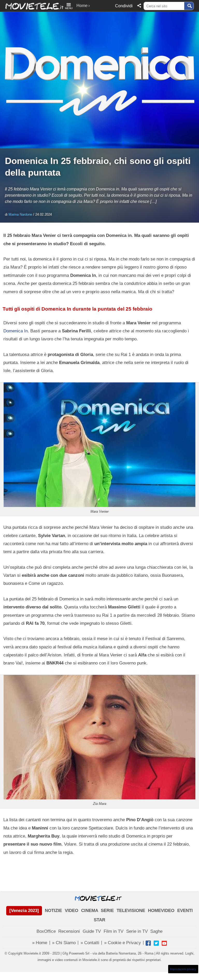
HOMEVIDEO (161, 910)
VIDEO (71, 910)
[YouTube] (164, 943)
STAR (99, 919)
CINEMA (89, 910)
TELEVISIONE (131, 910)
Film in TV (113, 931)
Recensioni (69, 931)
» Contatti (90, 942)
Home (82, 5)
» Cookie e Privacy (122, 942)
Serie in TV (137, 931)
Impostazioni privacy (183, 969)
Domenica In (15, 330)
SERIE (107, 910)
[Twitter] (156, 943)
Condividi (124, 6)
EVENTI (185, 910)
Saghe (156, 931)
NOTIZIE (53, 910)
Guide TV (92, 931)
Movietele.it (31, 5)
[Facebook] (148, 943)
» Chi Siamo (64, 942)
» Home (39, 942)
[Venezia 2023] (24, 910)
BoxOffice (46, 931)
